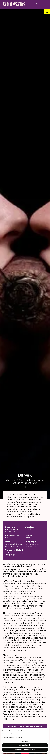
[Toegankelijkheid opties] (47, 11)
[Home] (14, 4)
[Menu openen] (44, 4)
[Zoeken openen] (36, 4)
